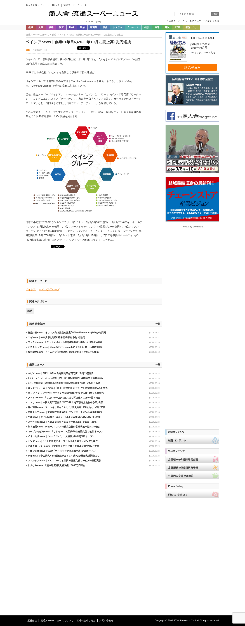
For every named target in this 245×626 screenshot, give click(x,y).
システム (117, 27)
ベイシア (31, 289)
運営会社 (32, 620)
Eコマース (133, 27)
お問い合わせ (106, 620)
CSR (177, 27)
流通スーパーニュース (37, 35)
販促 (105, 27)
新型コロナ (191, 27)
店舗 (82, 27)
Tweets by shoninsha (192, 226)
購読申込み (192, 67)
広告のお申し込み (86, 620)
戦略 (51, 27)
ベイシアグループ (49, 289)
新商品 (93, 27)
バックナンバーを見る (203, 52)
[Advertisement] (94, 265)
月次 (167, 27)
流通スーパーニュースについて (57, 620)
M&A (71, 27)
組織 (30, 27)
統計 (146, 27)
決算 (61, 27)
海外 (157, 27)
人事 (41, 27)
